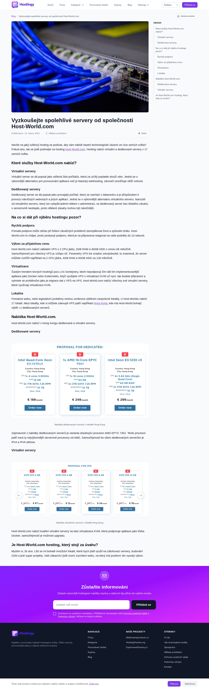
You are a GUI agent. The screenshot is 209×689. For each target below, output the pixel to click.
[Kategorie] (83, 4)
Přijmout (174, 684)
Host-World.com (75, 149)
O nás (167, 637)
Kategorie (75, 5)
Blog (130, 5)
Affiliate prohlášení (58, 133)
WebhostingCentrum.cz (137, 637)
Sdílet (144, 133)
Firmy (62, 5)
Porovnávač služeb (99, 5)
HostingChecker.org (135, 642)
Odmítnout (190, 684)
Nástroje (142, 5)
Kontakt (168, 667)
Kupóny (117, 5)
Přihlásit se (190, 5)
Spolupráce (169, 647)
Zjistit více (94, 684)
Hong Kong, (101, 303)
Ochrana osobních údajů (135, 613)
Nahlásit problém (188, 16)
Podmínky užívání (66, 616)
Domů (50, 5)
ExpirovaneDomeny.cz (137, 647)
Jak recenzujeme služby (175, 642)
